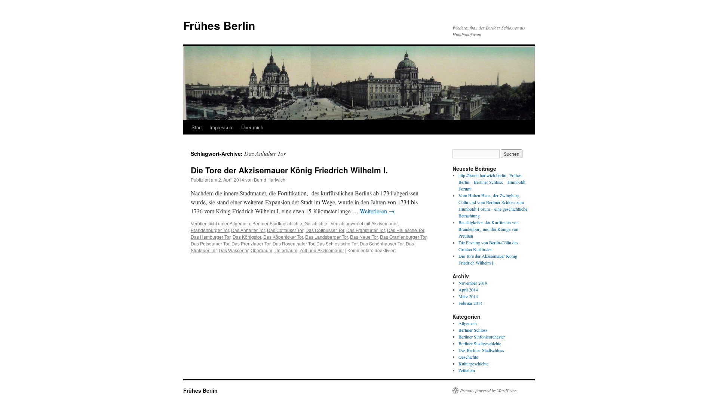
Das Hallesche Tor (405, 230)
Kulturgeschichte (473, 364)
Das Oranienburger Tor (403, 237)
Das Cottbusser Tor (325, 230)
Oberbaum (261, 250)
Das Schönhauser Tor (382, 243)
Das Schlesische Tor (337, 243)
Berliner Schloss (473, 330)
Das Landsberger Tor (326, 237)
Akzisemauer (384, 223)
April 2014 (468, 290)
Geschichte (315, 223)
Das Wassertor (233, 250)
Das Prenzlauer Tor (250, 243)
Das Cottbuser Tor (285, 230)
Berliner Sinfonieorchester (481, 337)
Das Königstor (247, 237)
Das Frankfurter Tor (365, 230)
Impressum (221, 127)
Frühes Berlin (219, 25)
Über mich (252, 127)
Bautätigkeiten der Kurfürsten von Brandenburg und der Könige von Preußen (488, 229)
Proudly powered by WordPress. (489, 390)
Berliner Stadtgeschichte (277, 223)
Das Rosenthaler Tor (293, 243)
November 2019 (472, 283)
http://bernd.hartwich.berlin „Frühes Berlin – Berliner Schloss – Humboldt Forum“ (491, 182)
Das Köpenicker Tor (283, 237)
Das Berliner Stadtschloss (481, 350)
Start (196, 127)
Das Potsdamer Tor (210, 243)
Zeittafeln (466, 370)
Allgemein (240, 223)
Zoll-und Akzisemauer (322, 250)
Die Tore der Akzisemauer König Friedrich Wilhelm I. (289, 170)
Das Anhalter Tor (248, 230)
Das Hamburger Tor (210, 237)
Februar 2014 (470, 303)
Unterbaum (285, 250)
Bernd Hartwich (269, 179)
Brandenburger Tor (210, 230)
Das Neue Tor (364, 237)
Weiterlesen (377, 211)
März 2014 (468, 296)
